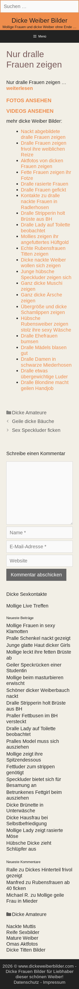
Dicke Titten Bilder (26, 950)
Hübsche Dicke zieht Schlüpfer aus (28, 846)
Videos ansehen (30, 111)
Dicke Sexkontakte (26, 594)
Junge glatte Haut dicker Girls (38, 645)
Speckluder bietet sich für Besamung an (33, 782)
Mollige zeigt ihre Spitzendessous (24, 757)
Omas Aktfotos (22, 944)
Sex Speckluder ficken (36, 430)
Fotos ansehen (28, 100)
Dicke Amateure (29, 412)
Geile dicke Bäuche (33, 421)
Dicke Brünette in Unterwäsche (24, 808)
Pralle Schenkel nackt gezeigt (38, 638)
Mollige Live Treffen (27, 606)
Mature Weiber (22, 938)
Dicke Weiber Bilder (39, 20)
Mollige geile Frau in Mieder (35, 898)
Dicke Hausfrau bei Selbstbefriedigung (27, 820)
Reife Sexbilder (22, 932)
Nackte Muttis (21, 926)
